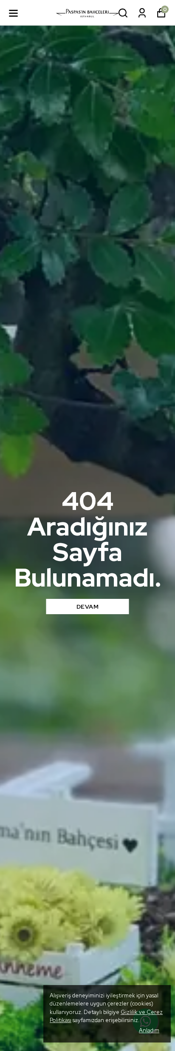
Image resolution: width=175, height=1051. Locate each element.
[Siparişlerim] (142, 13)
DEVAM (87, 606)
